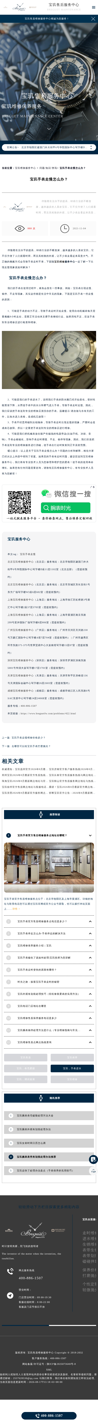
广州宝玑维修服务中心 (21, 630)
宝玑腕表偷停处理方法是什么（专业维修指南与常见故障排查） (54, 1030)
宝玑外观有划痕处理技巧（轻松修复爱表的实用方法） (49, 994)
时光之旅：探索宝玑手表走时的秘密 (38, 982)
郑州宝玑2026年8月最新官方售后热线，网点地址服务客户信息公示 (41, 775)
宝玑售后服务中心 (64, 5)
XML (49, 1369)
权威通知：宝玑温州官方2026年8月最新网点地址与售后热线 (37, 769)
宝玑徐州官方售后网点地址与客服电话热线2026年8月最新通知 (38, 787)
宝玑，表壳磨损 (26, 1068)
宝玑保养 (72, 1057)
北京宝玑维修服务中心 (21, 561)
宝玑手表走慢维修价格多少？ (29, 737)
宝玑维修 (59, 261)
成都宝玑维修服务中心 (21, 690)
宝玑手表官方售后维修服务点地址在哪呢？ (42, 835)
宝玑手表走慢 (28, 554)
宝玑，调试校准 (26, 1079)
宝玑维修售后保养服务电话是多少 (37, 1018)
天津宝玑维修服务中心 (21, 675)
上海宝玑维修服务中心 (21, 599)
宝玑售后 (25, 1057)
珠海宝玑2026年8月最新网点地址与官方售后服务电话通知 (35, 781)
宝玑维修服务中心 (25, 168)
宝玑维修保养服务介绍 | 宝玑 (35, 945)
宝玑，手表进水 (72, 1068)
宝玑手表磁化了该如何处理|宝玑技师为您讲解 (44, 957)
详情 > (16, 909)
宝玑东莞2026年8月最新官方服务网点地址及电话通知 (33, 793)
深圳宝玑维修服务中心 (21, 660)
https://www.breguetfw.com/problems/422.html (48, 713)
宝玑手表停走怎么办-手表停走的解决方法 (42, 933)
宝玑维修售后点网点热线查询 (35, 1042)
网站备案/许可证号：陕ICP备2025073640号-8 (49, 1364)
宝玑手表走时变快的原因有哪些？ (37, 969)
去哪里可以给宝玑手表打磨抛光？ (31, 746)
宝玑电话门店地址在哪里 (32, 1006)
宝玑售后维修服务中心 (41, 1352)
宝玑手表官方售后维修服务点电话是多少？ (42, 921)
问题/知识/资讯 (48, 168)
